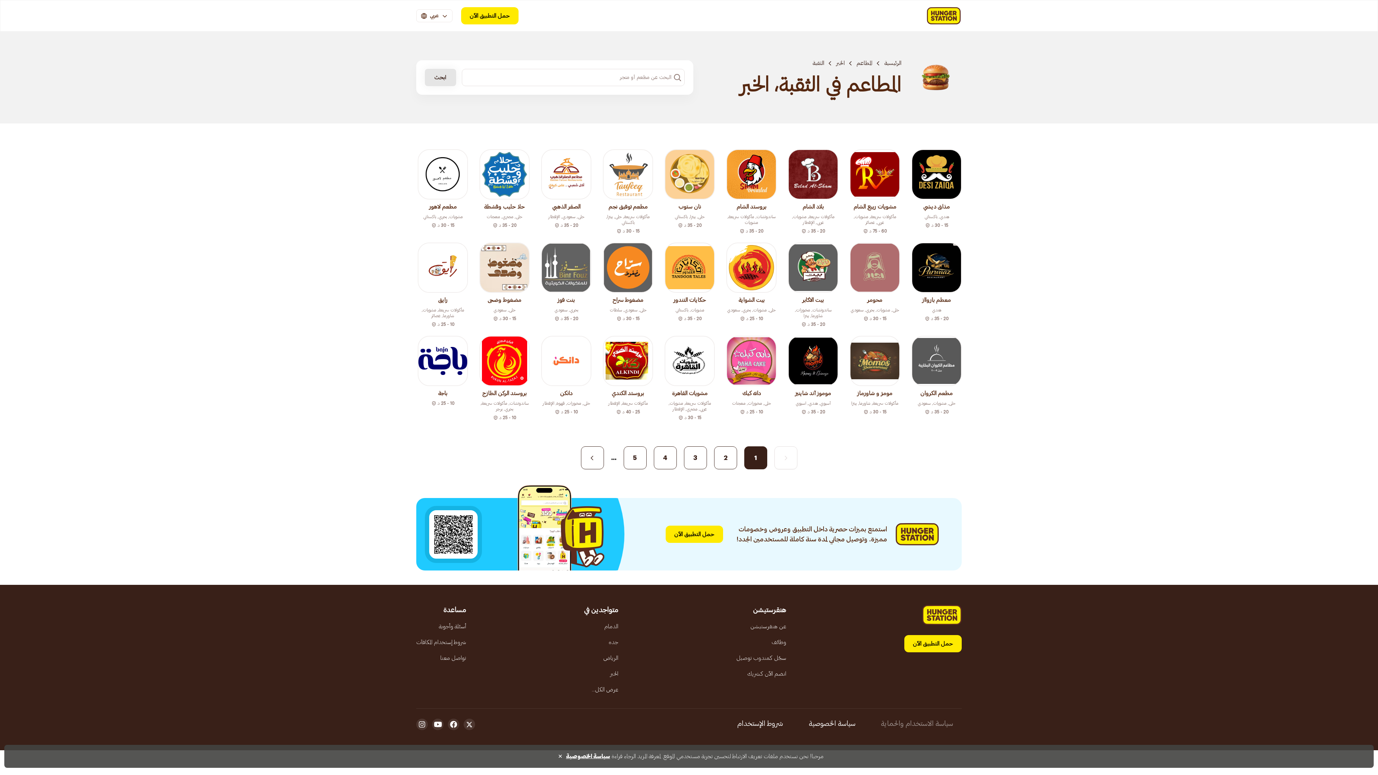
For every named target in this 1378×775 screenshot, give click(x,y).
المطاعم (864, 63)
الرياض (610, 658)
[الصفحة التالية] (592, 457)
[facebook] (453, 724)
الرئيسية (892, 63)
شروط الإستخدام (760, 723)
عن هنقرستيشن (768, 626)
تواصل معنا (453, 658)
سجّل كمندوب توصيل (761, 658)
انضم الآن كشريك (766, 674)
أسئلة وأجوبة (452, 626)
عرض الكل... (605, 689)
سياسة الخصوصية (832, 723)
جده (613, 642)
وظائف (779, 642)
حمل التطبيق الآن (490, 16)
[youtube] (438, 724)
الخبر (840, 63)
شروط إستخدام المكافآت (441, 642)
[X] (469, 724)
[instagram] (422, 724)
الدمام (611, 626)
